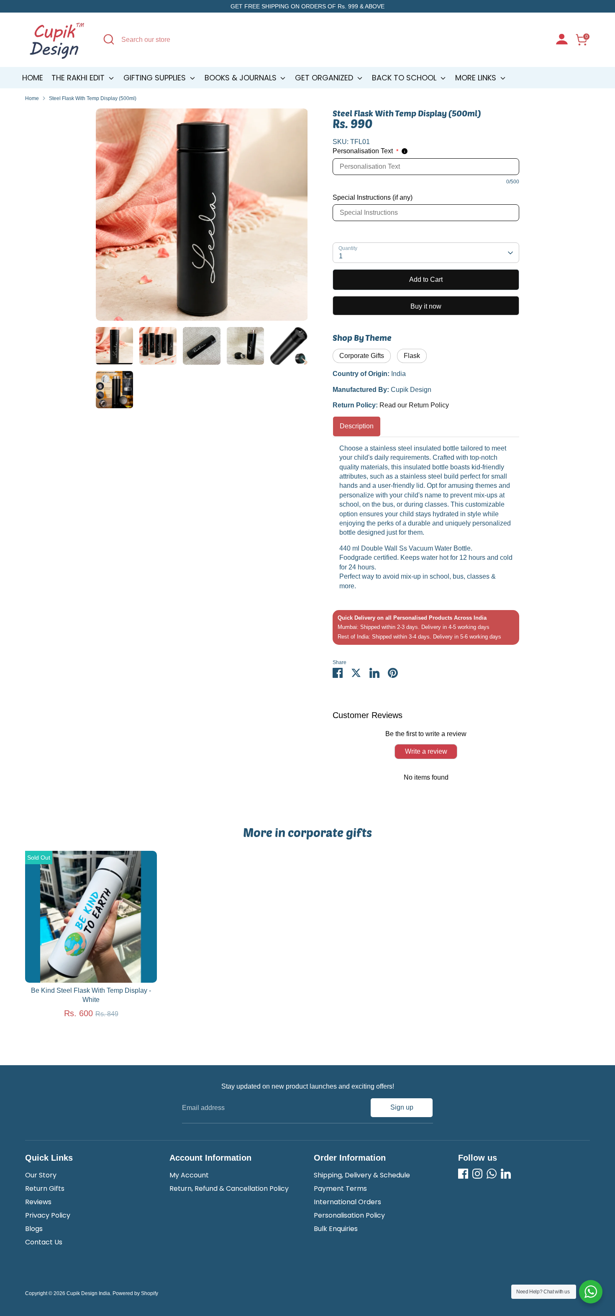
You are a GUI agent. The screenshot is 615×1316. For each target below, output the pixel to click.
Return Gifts (44, 1188)
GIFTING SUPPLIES (155, 77)
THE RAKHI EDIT (79, 77)
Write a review (426, 751)
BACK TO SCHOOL (405, 77)
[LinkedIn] (506, 1174)
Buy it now (425, 306)
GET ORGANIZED (325, 77)
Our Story (40, 1175)
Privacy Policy (47, 1215)
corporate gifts (361, 355)
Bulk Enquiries (336, 1229)
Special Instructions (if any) (373, 197)
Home (32, 77)
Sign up (401, 1107)
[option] (202, 217)
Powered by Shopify (135, 1293)
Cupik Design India (88, 1293)
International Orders (347, 1202)
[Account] (562, 40)
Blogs (34, 1229)
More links (476, 77)
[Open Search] (108, 39)
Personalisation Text (365, 151)
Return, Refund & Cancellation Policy (229, 1188)
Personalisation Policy (349, 1215)
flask (412, 355)
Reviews (38, 1202)
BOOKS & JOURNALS (242, 77)
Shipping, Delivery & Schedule (362, 1175)
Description (357, 426)
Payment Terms (340, 1188)
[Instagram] (477, 1174)
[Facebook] (463, 1174)
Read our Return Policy (414, 405)
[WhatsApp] (492, 1174)
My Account (189, 1175)
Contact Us (43, 1242)
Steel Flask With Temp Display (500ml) (92, 98)
